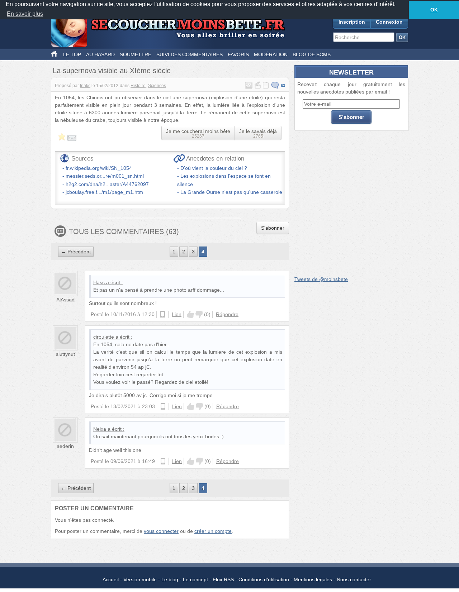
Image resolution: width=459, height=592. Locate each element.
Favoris (238, 54)
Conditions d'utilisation (263, 579)
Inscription (352, 22)
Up (190, 314)
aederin (65, 446)
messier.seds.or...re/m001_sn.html (105, 176)
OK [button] (434, 10)
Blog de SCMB (312, 54)
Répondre (227, 314)
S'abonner (272, 228)
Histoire (138, 85)
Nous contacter (354, 579)
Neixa (99, 429)
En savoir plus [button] (25, 14)
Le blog (169, 579)
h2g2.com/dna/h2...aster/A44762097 (107, 184)
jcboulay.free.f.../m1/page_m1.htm (104, 192)
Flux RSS (223, 579)
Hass (99, 282)
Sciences (157, 85)
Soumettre (135, 54)
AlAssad (65, 299)
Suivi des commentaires (189, 54)
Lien (176, 314)
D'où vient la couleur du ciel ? (213, 168)
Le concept (195, 579)
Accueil (111, 579)
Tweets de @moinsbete (321, 279)
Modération (271, 54)
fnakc (85, 85)
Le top (72, 54)
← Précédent (76, 251)
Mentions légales (313, 579)
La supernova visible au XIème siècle (112, 71)
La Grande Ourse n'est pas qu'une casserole (231, 192)
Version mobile (140, 579)
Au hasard (100, 54)
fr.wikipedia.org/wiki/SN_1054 (99, 168)
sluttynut (65, 354)
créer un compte (213, 531)
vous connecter (161, 531)
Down (199, 314)
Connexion (389, 22)
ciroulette (103, 337)
